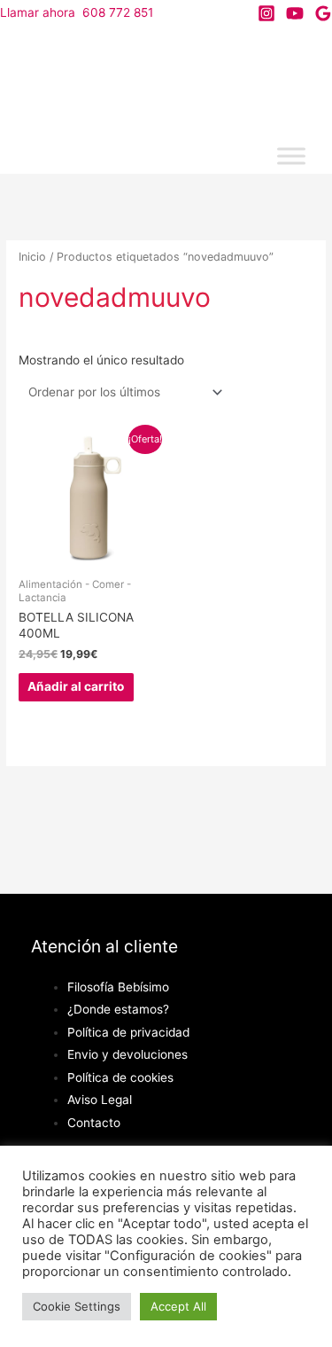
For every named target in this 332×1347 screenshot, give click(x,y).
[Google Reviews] (323, 13)
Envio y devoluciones (127, 1054)
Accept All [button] (178, 1306)
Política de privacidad (128, 1032)
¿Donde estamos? (118, 1009)
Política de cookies (120, 1077)
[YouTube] (295, 13)
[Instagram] (266, 13)
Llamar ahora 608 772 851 (76, 12)
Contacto (93, 1123)
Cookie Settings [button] (76, 1306)
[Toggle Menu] (291, 156)
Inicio (32, 256)
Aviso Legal (99, 1099)
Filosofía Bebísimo (118, 987)
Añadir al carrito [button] (75, 686)
